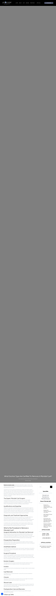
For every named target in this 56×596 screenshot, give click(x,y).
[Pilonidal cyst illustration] (41, 519)
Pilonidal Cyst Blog (28, 480)
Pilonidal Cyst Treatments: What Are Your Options (47, 511)
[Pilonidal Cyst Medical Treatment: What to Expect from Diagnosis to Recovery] (41, 524)
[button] (45, 538)
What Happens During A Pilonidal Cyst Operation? (48, 515)
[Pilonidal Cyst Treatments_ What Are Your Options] (41, 510)
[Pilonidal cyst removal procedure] (41, 514)
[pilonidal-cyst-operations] (41, 505)
